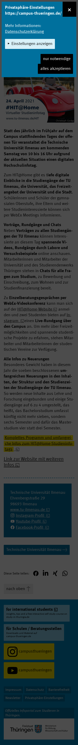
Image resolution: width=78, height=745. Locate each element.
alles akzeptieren (55, 69)
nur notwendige (57, 59)
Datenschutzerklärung (24, 32)
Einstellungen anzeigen (31, 44)
